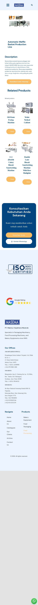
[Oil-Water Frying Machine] (11, 108)
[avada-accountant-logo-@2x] (19, 4)
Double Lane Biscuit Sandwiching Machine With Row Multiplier (27, 165)
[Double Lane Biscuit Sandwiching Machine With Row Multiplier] (27, 147)
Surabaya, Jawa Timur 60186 (13, 379)
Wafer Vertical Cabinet (27, 120)
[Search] (32, 5)
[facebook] (15, 462)
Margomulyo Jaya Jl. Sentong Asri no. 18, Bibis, (19, 374)
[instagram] (19, 462)
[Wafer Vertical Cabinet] (27, 108)
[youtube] (22, 462)
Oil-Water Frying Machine (11, 120)
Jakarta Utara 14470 (10, 362)
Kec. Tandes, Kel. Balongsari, (13, 376)
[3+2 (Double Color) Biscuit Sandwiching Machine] (11, 147)
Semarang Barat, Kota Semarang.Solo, (16, 393)
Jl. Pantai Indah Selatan (11, 360)
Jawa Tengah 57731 (10, 395)
